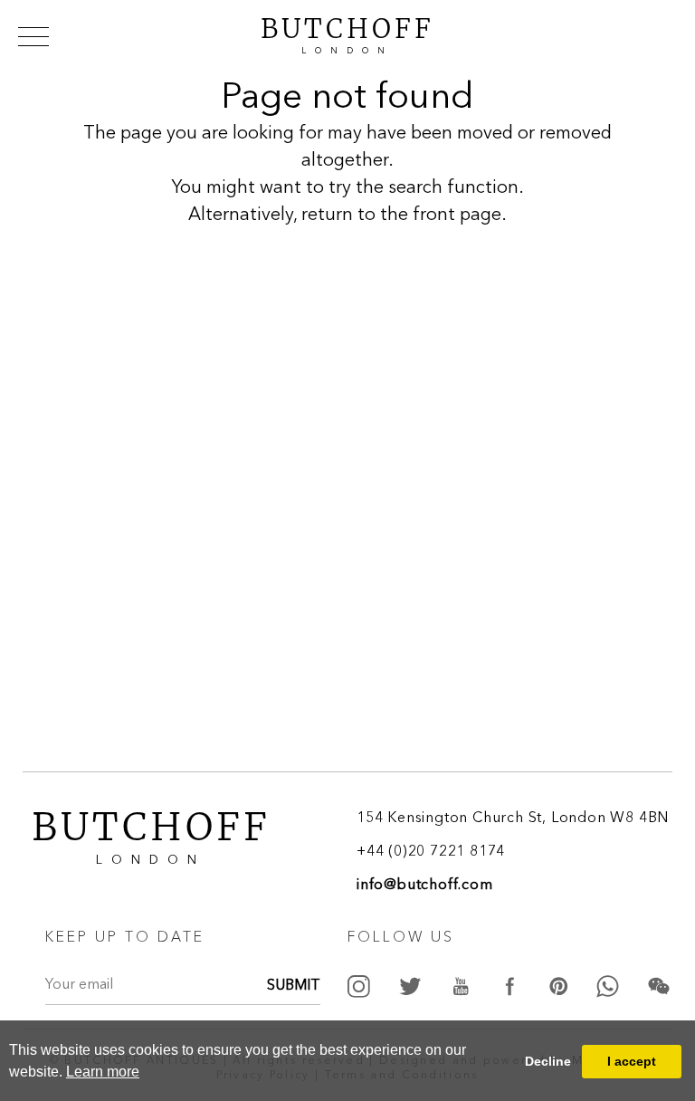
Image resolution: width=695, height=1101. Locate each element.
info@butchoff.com (425, 885)
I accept (631, 1061)
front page (457, 215)
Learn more (102, 1071)
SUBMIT (293, 986)
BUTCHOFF (347, 33)
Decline (548, 1061)
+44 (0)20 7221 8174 (431, 852)
